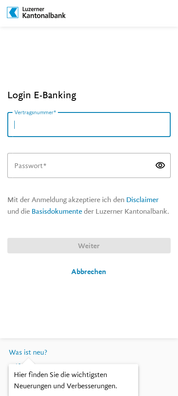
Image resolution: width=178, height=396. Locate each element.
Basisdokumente (57, 211)
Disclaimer (142, 200)
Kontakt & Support (38, 381)
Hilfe (16, 367)
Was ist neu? (28, 352)
